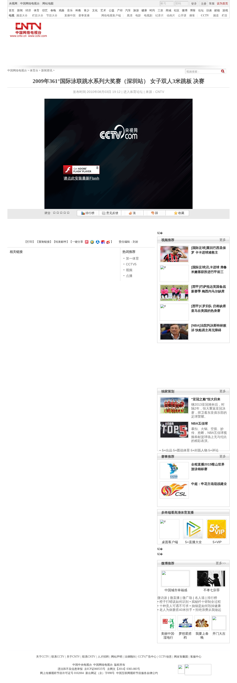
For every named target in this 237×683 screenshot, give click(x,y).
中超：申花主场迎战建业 (209, 484)
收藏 (181, 213)
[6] (61, 212)
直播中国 (69, 15)
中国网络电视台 (30, 3)
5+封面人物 (199, 450)
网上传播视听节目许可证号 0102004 (62, 673)
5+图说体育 (181, 450)
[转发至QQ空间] (91, 241)
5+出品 (167, 450)
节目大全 (51, 15)
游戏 (225, 10)
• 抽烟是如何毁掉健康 (205, 606)
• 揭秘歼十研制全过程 (205, 601)
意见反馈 (112, 213)
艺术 (103, 10)
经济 (28, 10)
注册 (203, 3)
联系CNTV (88, 656)
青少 (86, 10)
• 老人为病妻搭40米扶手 (174, 610)
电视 (11, 15)
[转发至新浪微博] (107, 241)
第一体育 (132, 258)
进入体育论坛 (133, 92)
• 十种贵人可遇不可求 (173, 606)
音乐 (70, 10)
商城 (168, 10)
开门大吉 (218, 633)
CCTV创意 (165, 656)
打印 (29, 241)
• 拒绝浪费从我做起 (207, 610)
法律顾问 (130, 656)
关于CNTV (73, 656)
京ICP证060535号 (94, 669)
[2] (54, 212)
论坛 (201, 10)
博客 (193, 10)
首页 (11, 10)
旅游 (136, 10)
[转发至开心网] (86, 241)
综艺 (45, 10)
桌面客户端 (170, 542)
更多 (222, 240)
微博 (184, 10)
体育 (36, 10)
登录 (194, 3)
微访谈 (162, 598)
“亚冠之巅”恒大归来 (205, 399)
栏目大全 (37, 15)
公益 (111, 10)
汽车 (128, 10)
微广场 (187, 598)
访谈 (209, 10)
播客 (192, 15)
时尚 (152, 10)
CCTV (205, 15)
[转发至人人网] (97, 241)
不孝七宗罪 (211, 590)
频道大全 (22, 15)
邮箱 (217, 10)
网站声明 (116, 656)
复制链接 (44, 241)
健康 (144, 10)
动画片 (171, 15)
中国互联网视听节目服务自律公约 (137, 673)
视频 (129, 270)
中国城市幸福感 (176, 590)
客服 (212, 3)
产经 (120, 10)
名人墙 (200, 598)
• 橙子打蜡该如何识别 (173, 601)
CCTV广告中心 (147, 656)
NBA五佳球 (199, 423)
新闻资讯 (46, 70)
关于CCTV (42, 656)
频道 (216, 15)
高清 (129, 15)
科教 (78, 10)
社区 (176, 10)
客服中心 (195, 656)
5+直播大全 (193, 542)
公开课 (182, 15)
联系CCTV (57, 656)
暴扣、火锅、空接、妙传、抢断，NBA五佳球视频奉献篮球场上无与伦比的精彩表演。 (209, 435)
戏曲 (61, 10)
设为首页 (222, 3)
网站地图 (47, 3)
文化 (95, 10)
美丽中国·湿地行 (168, 636)
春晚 (53, 10)
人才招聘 (103, 656)
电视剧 (148, 15)
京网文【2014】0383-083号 (123, 669)
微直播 (175, 598)
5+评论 (213, 450)
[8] (64, 212)
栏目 (224, 15)
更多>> (221, 563)
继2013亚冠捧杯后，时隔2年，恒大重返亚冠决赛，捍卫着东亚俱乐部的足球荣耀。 (209, 411)
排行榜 (89, 213)
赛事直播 (84, 15)
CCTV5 (131, 264)
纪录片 (159, 15)
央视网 (13, 3)
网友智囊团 (181, 656)
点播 (129, 276)
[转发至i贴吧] (102, 241)
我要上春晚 (202, 636)
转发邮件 (60, 241)
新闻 (20, 10)
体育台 (34, 70)
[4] (57, 212)
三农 (160, 10)
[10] (68, 212)
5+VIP (217, 542)
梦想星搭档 (185, 636)
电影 (138, 15)
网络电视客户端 (111, 15)
